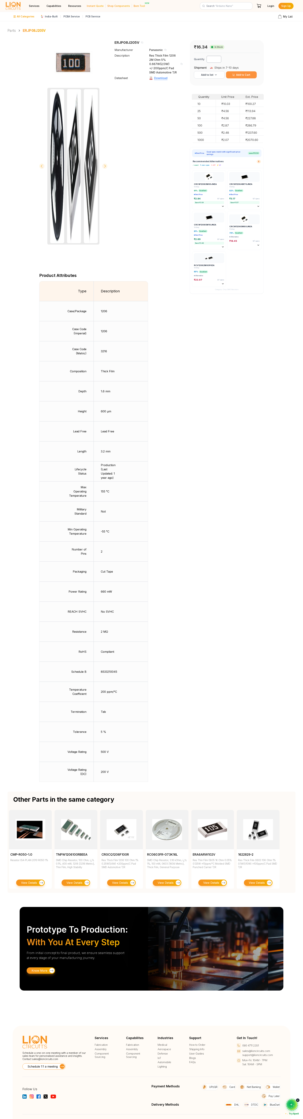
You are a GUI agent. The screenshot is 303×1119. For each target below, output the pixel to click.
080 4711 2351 (250, 1045)
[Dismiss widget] (297, 1100)
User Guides (196, 1053)
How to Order (197, 1044)
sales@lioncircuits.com (45, 1059)
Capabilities (53, 5)
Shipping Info (196, 1049)
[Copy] (142, 42)
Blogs (192, 1058)
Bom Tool (139, 5)
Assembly (101, 1049)
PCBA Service (71, 16)
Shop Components (118, 5)
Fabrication (101, 1044)
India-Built (51, 16)
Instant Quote (95, 5)
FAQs (192, 1062)
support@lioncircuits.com (257, 1055)
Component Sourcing (102, 1055)
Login (270, 5)
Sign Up (286, 5)
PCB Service (93, 16)
